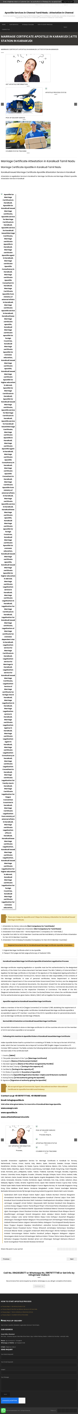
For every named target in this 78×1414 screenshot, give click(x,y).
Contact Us (39, 1286)
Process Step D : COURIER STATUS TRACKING (15, 1315)
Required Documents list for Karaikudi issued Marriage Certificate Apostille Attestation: (40, 945)
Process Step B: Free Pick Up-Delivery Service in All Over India (19, 1309)
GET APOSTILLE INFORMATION (17, 84)
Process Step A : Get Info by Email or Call (13, 1306)
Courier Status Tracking (16, 151)
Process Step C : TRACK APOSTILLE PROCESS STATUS (17, 1312)
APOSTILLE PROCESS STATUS (55, 92)
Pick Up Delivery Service (15, 118)
